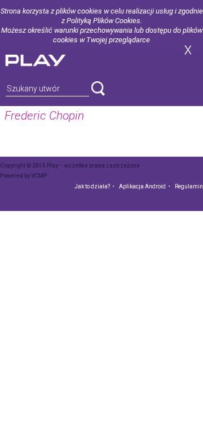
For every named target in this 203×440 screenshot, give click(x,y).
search (98, 88)
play (49, 59)
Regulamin (189, 186)
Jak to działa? (92, 186)
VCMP (39, 176)
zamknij (188, 50)
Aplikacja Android (142, 186)
